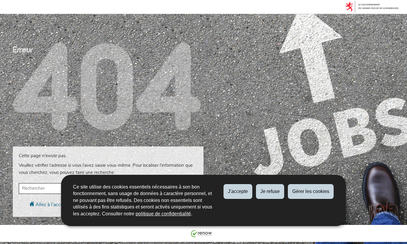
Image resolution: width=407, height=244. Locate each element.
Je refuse (270, 191)
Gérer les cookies (310, 191)
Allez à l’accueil (51, 204)
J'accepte (238, 191)
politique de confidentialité (163, 213)
